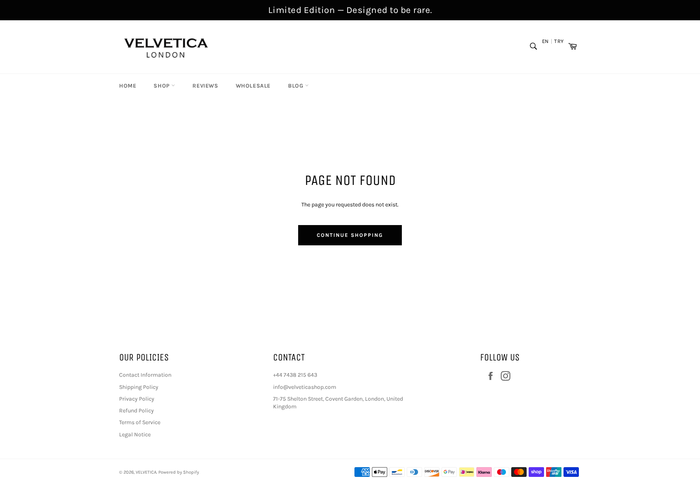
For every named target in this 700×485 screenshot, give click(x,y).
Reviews (205, 85)
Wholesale (253, 85)
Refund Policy (136, 410)
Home (127, 85)
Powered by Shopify (178, 472)
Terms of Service (139, 422)
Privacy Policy (136, 398)
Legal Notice (135, 434)
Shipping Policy (138, 387)
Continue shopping (350, 235)
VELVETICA (146, 472)
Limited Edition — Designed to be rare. (350, 9)
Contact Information (145, 374)
